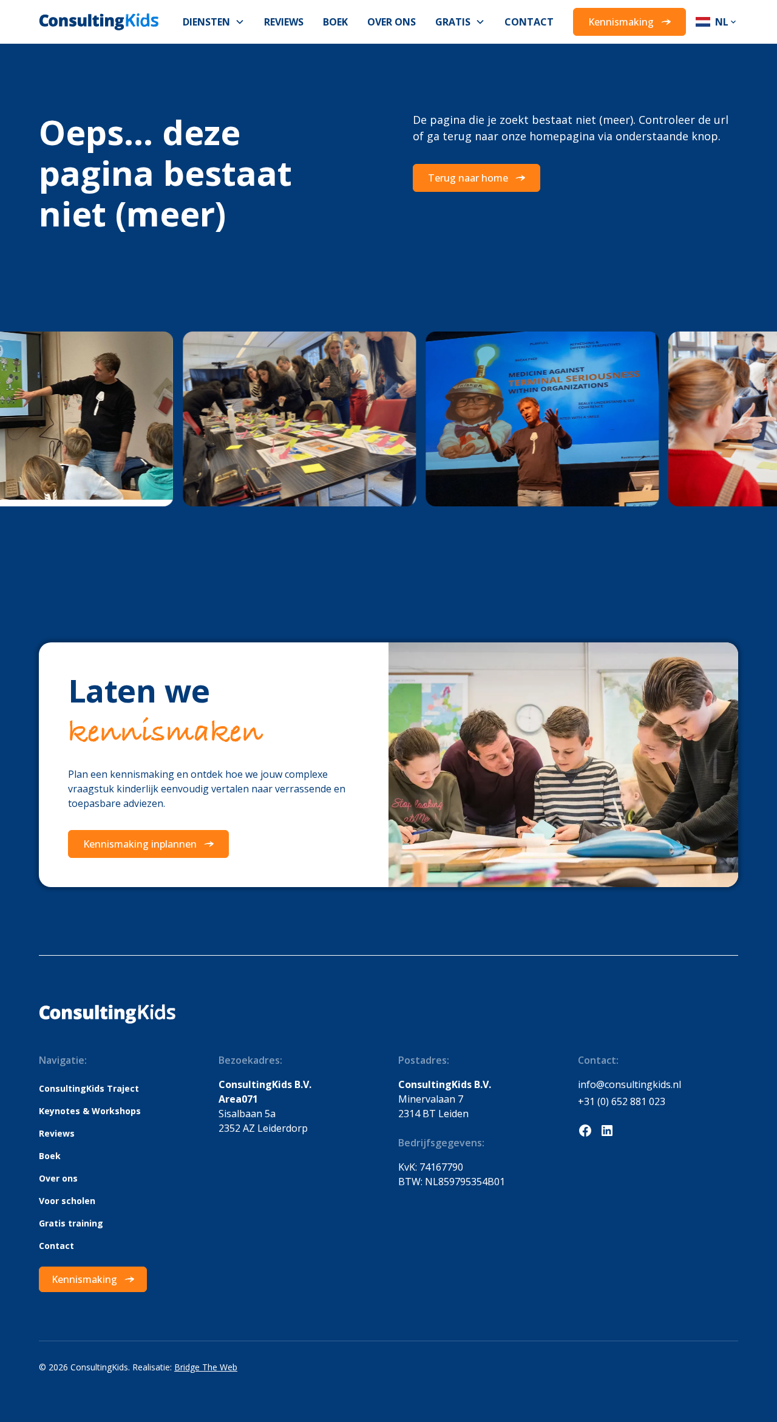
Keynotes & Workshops (90, 1111)
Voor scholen (67, 1200)
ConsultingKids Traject (89, 1088)
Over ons (391, 22)
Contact (529, 22)
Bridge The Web (205, 1367)
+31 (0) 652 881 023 (621, 1101)
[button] (213, 22)
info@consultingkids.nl (629, 1084)
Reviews (284, 22)
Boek (335, 22)
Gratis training (71, 1223)
